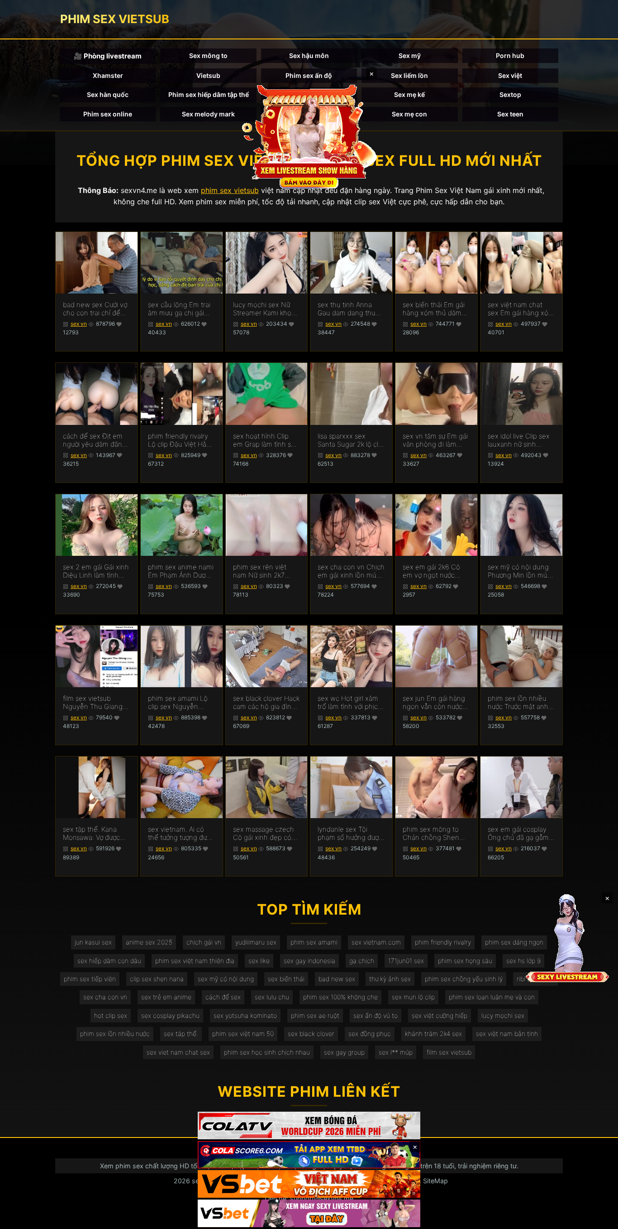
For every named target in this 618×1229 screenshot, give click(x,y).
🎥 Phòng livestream (108, 56)
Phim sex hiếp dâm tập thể (208, 94)
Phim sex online (107, 114)
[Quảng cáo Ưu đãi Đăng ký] (309, 1155)
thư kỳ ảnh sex (390, 979)
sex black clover (311, 1033)
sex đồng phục (369, 1033)
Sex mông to (208, 55)
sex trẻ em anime (166, 997)
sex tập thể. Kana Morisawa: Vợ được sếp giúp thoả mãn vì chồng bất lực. (95, 833)
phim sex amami (314, 942)
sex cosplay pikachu (170, 1015)
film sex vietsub (449, 1052)
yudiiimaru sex (255, 942)
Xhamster (108, 75)
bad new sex (337, 979)
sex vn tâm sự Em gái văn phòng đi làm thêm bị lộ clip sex (435, 440)
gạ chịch (361, 960)
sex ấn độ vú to (375, 1015)
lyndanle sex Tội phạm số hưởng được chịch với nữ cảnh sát (350, 833)
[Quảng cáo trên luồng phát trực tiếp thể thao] (309, 1213)
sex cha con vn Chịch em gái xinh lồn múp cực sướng (351, 571)
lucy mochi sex (502, 1015)
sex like (259, 960)
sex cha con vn (105, 997)
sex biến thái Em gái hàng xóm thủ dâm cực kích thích (434, 309)
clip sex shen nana (157, 979)
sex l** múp (396, 1052)
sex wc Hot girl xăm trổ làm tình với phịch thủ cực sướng (350, 702)
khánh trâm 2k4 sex (433, 1033)
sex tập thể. (181, 1033)
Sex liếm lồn (409, 75)
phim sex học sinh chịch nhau (267, 1052)
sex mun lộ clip (413, 997)
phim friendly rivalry (443, 942)
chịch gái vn (203, 942)
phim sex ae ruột (315, 1015)
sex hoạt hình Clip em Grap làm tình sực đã (265, 440)
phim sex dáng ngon (514, 942)
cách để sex (223, 997)
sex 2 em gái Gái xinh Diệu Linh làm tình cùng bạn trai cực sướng (96, 571)
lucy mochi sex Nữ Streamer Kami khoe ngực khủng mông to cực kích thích (265, 309)
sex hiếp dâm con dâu (109, 960)
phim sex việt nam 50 (243, 1033)
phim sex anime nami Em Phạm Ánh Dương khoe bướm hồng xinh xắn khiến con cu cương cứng (181, 571)
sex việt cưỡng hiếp (439, 1015)
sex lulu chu (272, 997)
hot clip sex (110, 1015)
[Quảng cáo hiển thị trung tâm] (309, 136)
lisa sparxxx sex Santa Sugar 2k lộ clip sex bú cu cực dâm (351, 440)
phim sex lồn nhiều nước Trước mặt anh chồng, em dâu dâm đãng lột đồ (519, 702)
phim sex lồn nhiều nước (115, 1033)
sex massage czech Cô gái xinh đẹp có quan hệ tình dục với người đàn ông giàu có (264, 833)
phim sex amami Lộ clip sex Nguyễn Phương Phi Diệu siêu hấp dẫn (181, 702)
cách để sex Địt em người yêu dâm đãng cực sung (94, 440)
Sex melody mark (208, 114)
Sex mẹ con (409, 114)
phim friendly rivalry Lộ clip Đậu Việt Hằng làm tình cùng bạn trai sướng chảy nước (181, 440)
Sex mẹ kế (409, 94)
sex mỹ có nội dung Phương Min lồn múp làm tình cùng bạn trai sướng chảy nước (521, 571)
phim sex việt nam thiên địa (194, 960)
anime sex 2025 (149, 942)
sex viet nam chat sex (178, 1052)
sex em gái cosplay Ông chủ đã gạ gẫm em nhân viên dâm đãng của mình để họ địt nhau (521, 833)
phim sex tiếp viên (90, 979)
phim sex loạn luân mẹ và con (492, 997)
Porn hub (510, 55)
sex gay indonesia (309, 960)
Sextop (510, 94)
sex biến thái (286, 979)
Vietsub (208, 75)
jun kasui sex (93, 942)
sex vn (79, 323)
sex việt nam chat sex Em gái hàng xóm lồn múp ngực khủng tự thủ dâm (521, 309)
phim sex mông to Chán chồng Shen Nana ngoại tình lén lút (433, 833)
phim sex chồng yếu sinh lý (464, 979)
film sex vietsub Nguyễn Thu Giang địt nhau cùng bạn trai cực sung (93, 702)
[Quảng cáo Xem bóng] (309, 1125)
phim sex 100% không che (340, 997)
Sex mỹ (410, 55)
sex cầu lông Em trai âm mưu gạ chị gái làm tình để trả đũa (179, 309)
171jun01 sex (406, 960)
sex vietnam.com (376, 942)
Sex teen (510, 114)
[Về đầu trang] (598, 1218)
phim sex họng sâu (465, 960)
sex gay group (344, 1052)
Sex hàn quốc (107, 94)
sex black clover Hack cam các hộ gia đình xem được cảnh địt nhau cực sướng (266, 702)
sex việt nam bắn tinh (507, 1033)
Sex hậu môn (309, 55)
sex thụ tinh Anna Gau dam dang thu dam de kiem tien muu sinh (347, 309)
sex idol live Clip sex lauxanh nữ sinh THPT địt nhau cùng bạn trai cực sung (519, 440)
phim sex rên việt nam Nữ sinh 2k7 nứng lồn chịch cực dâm (262, 571)
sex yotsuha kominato (245, 1015)
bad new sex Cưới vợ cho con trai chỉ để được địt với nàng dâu (96, 309)
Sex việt (510, 75)
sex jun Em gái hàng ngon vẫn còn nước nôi (434, 702)
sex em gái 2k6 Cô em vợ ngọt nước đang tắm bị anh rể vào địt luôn (432, 571)
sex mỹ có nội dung (226, 979)
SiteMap (435, 1181)
